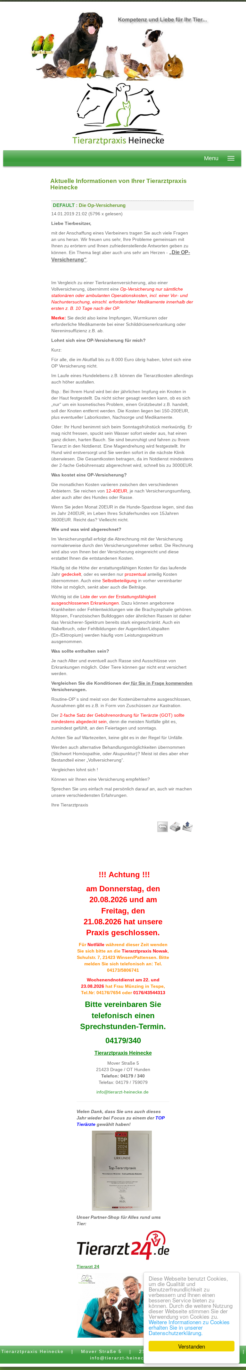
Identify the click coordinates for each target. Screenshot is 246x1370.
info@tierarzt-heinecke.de (122, 1091)
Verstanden (191, 1346)
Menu (211, 158)
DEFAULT (64, 205)
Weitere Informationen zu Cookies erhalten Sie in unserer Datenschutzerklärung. (189, 1327)
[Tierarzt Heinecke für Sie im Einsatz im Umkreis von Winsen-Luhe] (118, 113)
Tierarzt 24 (88, 1266)
